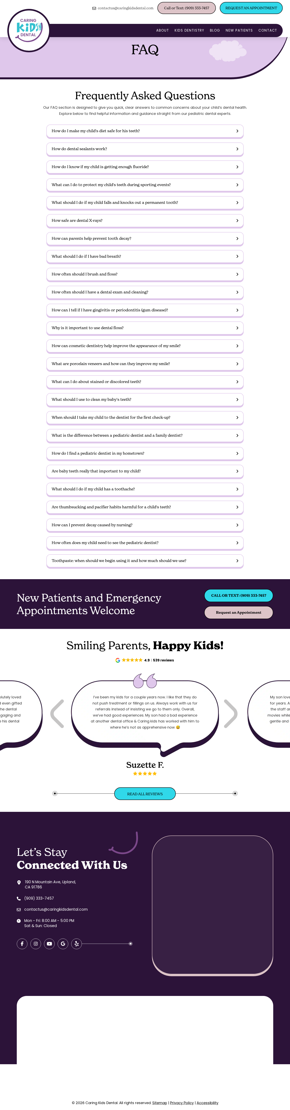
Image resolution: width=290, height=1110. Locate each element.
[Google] (49, 944)
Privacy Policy (182, 1102)
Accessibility (207, 1102)
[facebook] (22, 944)
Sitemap (159, 1102)
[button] (145, 131)
